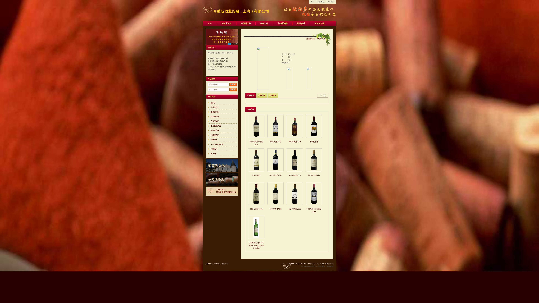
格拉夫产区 (215, 117)
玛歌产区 (214, 140)
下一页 (322, 95)
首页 (312, 2)
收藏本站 (321, 2)
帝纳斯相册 (283, 23)
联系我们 (330, 2)
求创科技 (330, 266)
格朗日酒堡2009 (256, 209)
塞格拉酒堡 (256, 175)
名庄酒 (213, 154)
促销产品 (264, 23)
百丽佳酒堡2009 (295, 209)
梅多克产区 (215, 112)
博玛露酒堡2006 (295, 142)
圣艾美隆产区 (216, 126)
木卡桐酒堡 (314, 142)
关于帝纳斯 (226, 23)
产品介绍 (261, 95)
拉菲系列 (214, 149)
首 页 (210, 23)
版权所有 (225, 264)
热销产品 (250, 109)
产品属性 (250, 95)
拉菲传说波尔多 (275, 175)
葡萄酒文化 (319, 23)
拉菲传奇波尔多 (275, 209)
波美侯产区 (215, 130)
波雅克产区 (215, 135)
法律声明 (217, 264)
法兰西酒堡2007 (295, 175)
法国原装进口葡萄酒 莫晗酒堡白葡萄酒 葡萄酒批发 (256, 245)
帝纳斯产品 (246, 23)
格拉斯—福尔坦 (314, 175)
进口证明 (273, 95)
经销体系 (301, 23)
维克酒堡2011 (275, 142)
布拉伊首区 (215, 121)
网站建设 (321, 266)
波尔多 (213, 103)
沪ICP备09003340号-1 (309, 266)
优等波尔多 (215, 107)
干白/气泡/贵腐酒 (217, 144)
